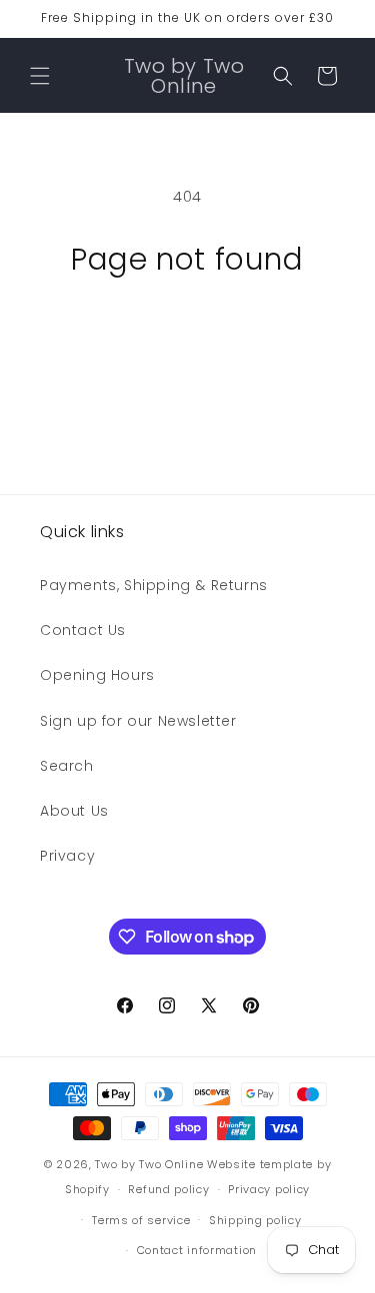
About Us (74, 811)
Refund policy (168, 1189)
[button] (40, 76)
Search (67, 766)
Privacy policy (269, 1189)
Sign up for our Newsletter (138, 721)
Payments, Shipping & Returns (154, 585)
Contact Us (83, 630)
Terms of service (141, 1220)
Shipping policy (255, 1220)
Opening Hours (97, 675)
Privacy (67, 856)
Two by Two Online (149, 1164)
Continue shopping (188, 332)
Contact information (197, 1250)
